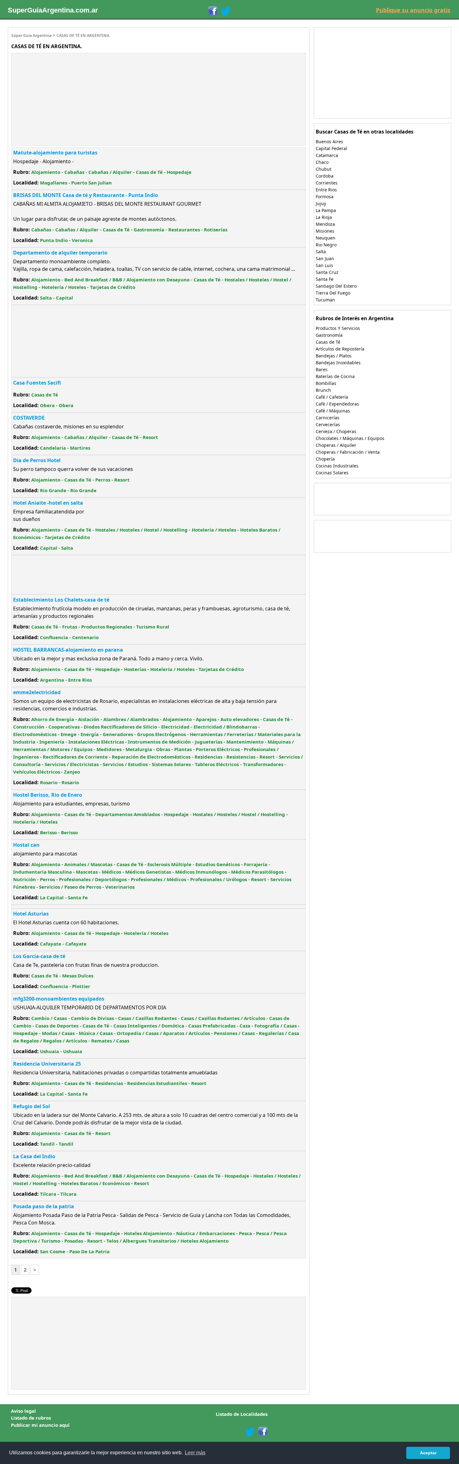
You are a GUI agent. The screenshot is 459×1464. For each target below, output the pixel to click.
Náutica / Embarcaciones (205, 1233)
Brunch (323, 390)
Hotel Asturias (31, 913)
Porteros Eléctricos (218, 749)
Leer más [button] (195, 1452)
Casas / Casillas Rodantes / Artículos (223, 1018)
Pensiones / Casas (234, 1033)
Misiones (325, 231)
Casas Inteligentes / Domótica (148, 1025)
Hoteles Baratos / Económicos (95, 1183)
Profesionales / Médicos (158, 879)
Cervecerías (328, 424)
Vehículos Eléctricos (36, 772)
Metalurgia (139, 749)
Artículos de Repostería (340, 349)
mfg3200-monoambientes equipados (58, 998)
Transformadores (263, 764)
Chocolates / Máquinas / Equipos (350, 438)
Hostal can (26, 844)
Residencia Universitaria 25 (47, 1063)
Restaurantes (184, 229)
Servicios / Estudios (125, 764)
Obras (163, 749)
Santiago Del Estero (336, 286)
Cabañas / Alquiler (110, 172)
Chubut (323, 169)
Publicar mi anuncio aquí (40, 1425)
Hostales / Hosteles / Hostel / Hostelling (141, 530)
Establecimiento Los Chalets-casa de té (61, 599)
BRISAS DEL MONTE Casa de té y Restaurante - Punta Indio (85, 195)
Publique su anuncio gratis (413, 10)
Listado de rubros (31, 1418)
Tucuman (325, 300)
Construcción (28, 727)
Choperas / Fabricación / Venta (348, 452)
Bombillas (326, 383)
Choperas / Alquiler (336, 445)
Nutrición (24, 879)
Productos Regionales (106, 626)
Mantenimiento (245, 742)
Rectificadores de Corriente (75, 757)
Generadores (118, 734)
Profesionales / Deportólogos (93, 879)
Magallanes (53, 182)
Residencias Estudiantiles (157, 1083)
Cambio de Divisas (92, 1018)
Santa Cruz (327, 272)
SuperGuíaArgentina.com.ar (53, 10)
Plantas (183, 749)
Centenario (85, 637)
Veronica (82, 240)
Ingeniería (51, 742)
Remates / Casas (110, 1040)
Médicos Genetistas (148, 872)
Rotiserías (215, 229)
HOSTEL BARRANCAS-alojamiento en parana (68, 649)
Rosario (48, 782)
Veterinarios (120, 887)
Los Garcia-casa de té (39, 956)
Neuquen (325, 238)
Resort (150, 437)
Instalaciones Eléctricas (96, 742)
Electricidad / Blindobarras (225, 727)
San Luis (324, 265)
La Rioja (324, 217)
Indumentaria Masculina (42, 872)
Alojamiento (45, 172)
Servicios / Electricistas (72, 764)
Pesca (245, 1233)
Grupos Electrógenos (161, 734)
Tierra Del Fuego (333, 293)
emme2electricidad (37, 692)
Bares (322, 369)
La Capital (52, 897)
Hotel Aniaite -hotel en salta (48, 502)
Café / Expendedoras (337, 404)
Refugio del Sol (31, 1106)
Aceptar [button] (428, 1452)
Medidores (108, 749)
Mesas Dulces (77, 975)
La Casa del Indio (34, 1156)
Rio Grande (53, 490)
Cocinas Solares (332, 473)
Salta (46, 298)
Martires (80, 448)
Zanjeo (72, 772)
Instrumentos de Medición (159, 742)
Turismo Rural (152, 626)
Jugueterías (208, 742)
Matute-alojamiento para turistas (55, 152)
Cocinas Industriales (337, 466)
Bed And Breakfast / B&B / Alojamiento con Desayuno (127, 279)
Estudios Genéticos (217, 864)
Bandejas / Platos (334, 356)
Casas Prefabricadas (211, 1025)
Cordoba (324, 176)
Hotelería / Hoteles (64, 287)
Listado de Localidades (242, 1414)
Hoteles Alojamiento (148, 1233)
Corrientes (327, 183)
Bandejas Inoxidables (338, 363)
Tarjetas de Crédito (112, 287)
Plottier (81, 986)
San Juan (325, 258)
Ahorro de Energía (52, 719)
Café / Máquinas (333, 411)
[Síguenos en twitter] (249, 1432)
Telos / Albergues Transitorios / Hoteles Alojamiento (167, 1241)
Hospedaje (179, 172)
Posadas (73, 1241)
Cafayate (50, 944)
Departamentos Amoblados (127, 814)
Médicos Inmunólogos (201, 872)
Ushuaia (49, 1051)
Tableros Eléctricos (217, 764)
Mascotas (87, 872)
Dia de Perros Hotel (37, 460)
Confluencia (54, 637)
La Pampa (326, 210)
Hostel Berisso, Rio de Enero (47, 794)
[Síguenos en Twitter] (225, 11)
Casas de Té (149, 172)
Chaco (322, 162)
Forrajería (255, 864)
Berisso (48, 832)
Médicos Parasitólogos (257, 872)
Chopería (325, 459)
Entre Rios (80, 680)
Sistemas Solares (171, 764)
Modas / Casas (58, 1033)
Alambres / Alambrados (131, 719)
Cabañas (74, 172)
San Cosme (52, 1251)
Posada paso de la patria (43, 1206)
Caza (244, 1025)
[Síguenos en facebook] (262, 1432)
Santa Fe (78, 897)
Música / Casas (96, 1033)
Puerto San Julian (91, 182)
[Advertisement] (64, 98)
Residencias (208, 757)
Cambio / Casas (49, 1018)
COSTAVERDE (29, 417)
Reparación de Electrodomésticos (151, 757)
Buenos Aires (329, 141)
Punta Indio (54, 240)
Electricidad (175, 727)
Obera (47, 405)
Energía (90, 734)
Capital (64, 298)
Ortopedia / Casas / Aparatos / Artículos (163, 1033)
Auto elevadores (239, 719)
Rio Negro (326, 245)
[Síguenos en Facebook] (212, 11)
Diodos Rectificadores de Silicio (120, 727)
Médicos (111, 872)
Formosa (324, 196)
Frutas (69, 626)
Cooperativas (64, 727)
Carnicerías (327, 418)
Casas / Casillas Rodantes (147, 1018)
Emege (68, 734)
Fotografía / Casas (275, 1025)
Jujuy (321, 203)
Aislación (88, 719)
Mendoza (325, 224)
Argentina (52, 680)
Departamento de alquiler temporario (60, 252)
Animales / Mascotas (88, 864)
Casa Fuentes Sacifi (37, 382)
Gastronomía (149, 229)
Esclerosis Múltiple (169, 864)
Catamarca (327, 155)
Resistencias (240, 757)
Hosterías (135, 669)
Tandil (47, 1144)
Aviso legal (23, 1411)
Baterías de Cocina (335, 376)
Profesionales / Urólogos (218, 879)
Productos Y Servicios (338, 328)
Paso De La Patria (89, 1251)
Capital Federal (331, 148)
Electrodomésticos (35, 734)
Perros (102, 480)
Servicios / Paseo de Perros (70, 887)
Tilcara (48, 1194)
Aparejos (206, 719)
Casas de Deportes (56, 1025)
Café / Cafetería (332, 397)
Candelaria (53, 448)
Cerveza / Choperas (336, 431)
